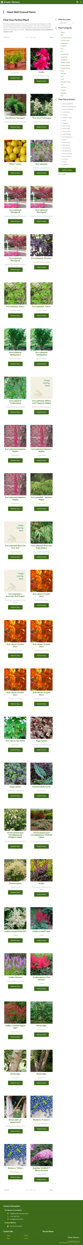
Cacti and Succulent (66, 37)
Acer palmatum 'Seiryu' (15, 306)
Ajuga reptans (41, 741)
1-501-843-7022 (14, 1216)
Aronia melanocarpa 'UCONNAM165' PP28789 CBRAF (41, 835)
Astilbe (41, 883)
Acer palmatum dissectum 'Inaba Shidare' (41, 546)
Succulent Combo (65, 82)
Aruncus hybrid (15, 883)
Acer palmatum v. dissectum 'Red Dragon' (15, 595)
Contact (26, 1238)
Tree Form (63, 87)
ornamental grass (65, 65)
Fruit (62, 51)
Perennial (63, 73)
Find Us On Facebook (16, 1226)
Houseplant (64, 59)
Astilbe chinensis (15, 977)
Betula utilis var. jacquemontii (15, 1121)
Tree (62, 84)
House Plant (64, 57)
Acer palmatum (41, 164)
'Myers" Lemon (15, 164)
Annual (62, 32)
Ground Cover (64, 54)
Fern (62, 48)
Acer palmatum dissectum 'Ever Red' (15, 546)
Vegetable (63, 93)
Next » (51, 37)
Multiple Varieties (66, 62)
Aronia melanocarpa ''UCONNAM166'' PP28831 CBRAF (15, 835)
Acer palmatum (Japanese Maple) (15, 450)
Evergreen (63, 46)
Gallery (26, 1235)
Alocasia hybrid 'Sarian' (41, 787)
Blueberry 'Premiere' (41, 1120)
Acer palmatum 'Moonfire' (41, 258)
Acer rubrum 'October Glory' (41, 595)
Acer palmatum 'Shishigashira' (15, 353)
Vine (62, 95)
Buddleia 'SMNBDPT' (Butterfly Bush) (41, 1169)
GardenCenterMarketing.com (73, 1242)
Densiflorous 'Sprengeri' (15, 118)
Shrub (62, 79)
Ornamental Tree (65, 68)
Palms (62, 71)
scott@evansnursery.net (16, 1219)
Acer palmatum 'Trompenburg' (15, 402)
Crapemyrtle (64, 43)
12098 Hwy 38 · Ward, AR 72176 (19, 1213)
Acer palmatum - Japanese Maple (41, 498)
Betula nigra (41, 1025)
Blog (8, 1238)
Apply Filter (67, 170)
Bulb (62, 35)
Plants (8, 1235)
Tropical (63, 90)
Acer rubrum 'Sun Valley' (15, 741)
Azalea (41, 72)
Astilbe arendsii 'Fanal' (41, 931)
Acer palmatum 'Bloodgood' (15, 211)
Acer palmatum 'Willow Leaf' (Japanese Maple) (41, 402)
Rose (62, 76)
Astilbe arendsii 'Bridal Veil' (15, 931)
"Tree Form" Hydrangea (41, 118)
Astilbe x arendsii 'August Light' (15, 1026)
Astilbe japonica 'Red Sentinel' (41, 978)
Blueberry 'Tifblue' (15, 1168)
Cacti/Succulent (65, 40)
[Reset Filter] (62, 174)
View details (15, 78)
